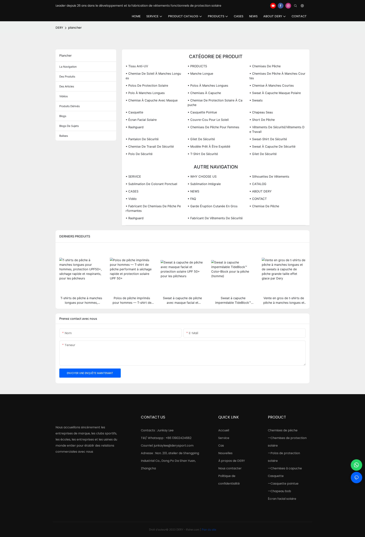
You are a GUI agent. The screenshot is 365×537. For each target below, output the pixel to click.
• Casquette (134, 112)
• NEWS (193, 191)
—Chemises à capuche (285, 468)
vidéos (63, 96)
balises (63, 135)
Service (223, 438)
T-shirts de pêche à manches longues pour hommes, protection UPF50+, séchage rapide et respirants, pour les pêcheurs (81, 300)
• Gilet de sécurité (201, 139)
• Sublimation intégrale (204, 184)
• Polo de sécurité (139, 154)
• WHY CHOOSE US (202, 176)
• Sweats (256, 100)
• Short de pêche (262, 120)
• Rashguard (135, 127)
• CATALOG (257, 184)
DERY (59, 27)
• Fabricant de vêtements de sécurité (215, 218)
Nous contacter (230, 468)
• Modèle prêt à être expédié (209, 146)
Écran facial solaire (282, 499)
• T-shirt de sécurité (203, 154)
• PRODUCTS (197, 66)
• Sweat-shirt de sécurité (268, 139)
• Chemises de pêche (265, 66)
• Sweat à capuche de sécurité (272, 146)
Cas (221, 445)
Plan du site (209, 529)
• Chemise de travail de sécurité (150, 146)
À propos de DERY (231, 461)
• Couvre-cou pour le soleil (208, 120)
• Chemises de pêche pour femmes (213, 127)
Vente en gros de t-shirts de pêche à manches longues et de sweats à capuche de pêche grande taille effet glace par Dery (283, 300)
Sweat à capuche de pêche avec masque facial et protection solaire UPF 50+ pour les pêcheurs (182, 300)
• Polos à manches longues (208, 85)
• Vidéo (131, 199)
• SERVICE (133, 176)
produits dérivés (69, 106)
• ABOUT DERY (260, 191)
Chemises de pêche (283, 430)
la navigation (68, 66)
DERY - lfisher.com (188, 529)
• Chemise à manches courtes (271, 85)
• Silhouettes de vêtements (269, 176)
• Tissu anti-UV (137, 66)
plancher (75, 27)
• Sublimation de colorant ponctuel (151, 184)
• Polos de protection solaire (147, 85)
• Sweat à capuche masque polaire (275, 93)
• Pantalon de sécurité (142, 139)
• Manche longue (200, 73)
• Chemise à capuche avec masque (152, 100)
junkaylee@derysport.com (174, 445)
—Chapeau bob (279, 491)
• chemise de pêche (264, 206)
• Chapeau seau (261, 112)
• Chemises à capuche (204, 93)
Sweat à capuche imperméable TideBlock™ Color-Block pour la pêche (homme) (233, 300)
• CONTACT (258, 199)
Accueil (223, 430)
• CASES (132, 191)
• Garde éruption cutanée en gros (212, 206)
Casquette (276, 476)
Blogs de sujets (69, 125)
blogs (62, 116)
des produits (67, 76)
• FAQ (192, 199)
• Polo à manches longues (145, 93)
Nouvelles (225, 453)
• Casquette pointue (202, 112)
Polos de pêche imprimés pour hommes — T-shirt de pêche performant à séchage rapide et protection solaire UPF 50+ (132, 300)
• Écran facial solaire (141, 120)
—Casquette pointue (283, 483)
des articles (66, 86)
